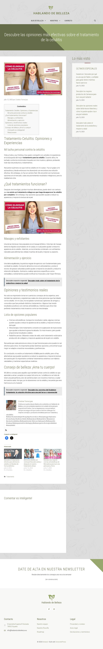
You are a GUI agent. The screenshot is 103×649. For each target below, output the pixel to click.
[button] (95, 20)
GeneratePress (61, 642)
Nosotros (54, 21)
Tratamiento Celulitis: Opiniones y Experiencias (21, 111)
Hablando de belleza (51, 13)
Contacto (68, 21)
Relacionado (12, 132)
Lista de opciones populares (18, 125)
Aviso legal (74, 628)
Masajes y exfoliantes (15, 118)
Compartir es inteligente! (16, 130)
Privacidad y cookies (77, 624)
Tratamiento (10, 477)
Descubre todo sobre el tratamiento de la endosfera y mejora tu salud (86, 126)
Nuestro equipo (42, 624)
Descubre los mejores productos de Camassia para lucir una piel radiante (86, 94)
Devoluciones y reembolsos (80, 632)
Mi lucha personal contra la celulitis (20, 113)
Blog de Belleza (37, 21)
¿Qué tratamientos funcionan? (16, 115)
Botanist (45, 642)
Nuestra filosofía (43, 628)
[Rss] (6, 430)
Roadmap (40, 632)
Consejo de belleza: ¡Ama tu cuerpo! (18, 128)
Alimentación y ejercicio (16, 120)
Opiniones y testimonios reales (16, 123)
